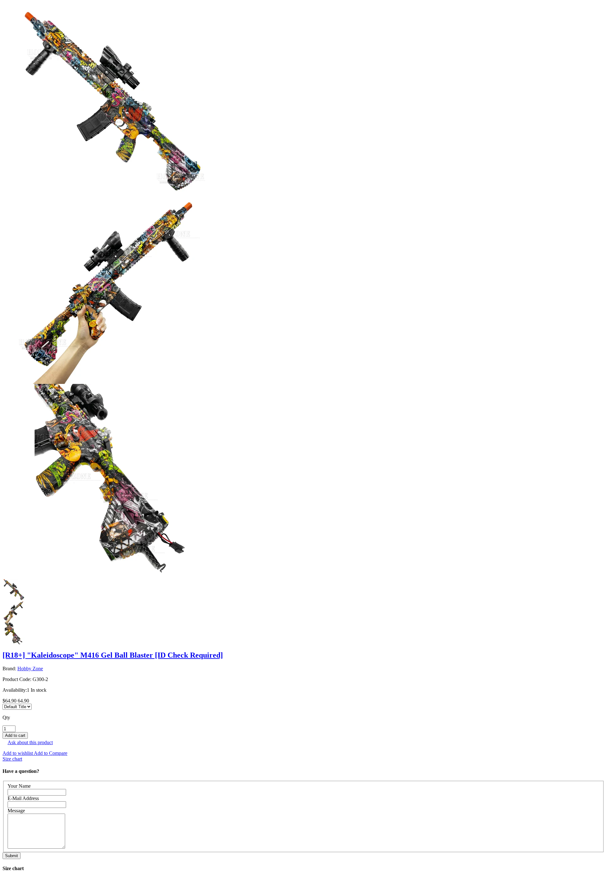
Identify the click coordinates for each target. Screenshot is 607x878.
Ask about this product (30, 742)
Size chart (12, 759)
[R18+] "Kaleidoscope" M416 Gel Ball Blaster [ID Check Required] (113, 655)
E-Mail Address (23, 798)
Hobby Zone (30, 668)
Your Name (19, 786)
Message (16, 810)
